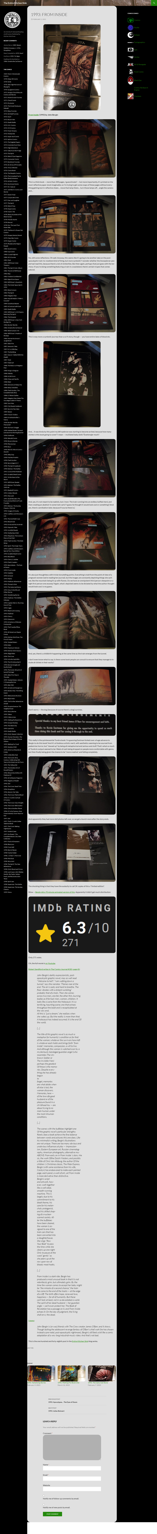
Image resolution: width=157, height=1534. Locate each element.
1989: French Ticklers (11, 415)
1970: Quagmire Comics (11, 90)
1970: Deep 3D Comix (11, 79)
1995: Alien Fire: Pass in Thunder (11, 676)
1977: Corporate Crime (11, 197)
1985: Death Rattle (10, 309)
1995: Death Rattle (10, 731)
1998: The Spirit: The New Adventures (12, 865)
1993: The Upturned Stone (98, 1383)
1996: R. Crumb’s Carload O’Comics (12, 799)
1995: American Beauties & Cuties (12, 751)
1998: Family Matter (10, 853)
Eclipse (137, 35)
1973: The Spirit (9, 153)
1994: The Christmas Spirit (12, 662)
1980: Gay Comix (9, 252)
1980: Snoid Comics (10, 249)
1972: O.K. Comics (10, 125)
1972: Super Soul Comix (11, 136)
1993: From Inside (9, 570)
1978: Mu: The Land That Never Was (12, 226)
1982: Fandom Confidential (12, 276)
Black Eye (137, 80)
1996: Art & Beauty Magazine (13, 778)
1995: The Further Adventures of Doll (13, 702)
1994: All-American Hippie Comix (12, 633)
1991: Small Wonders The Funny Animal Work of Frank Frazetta (13, 501)
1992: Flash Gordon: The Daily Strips (13, 542)
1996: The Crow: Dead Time (12, 786)
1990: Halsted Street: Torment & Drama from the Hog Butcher (14, 431)
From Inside (33, 115)
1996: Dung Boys (9, 789)
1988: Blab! (7, 382)
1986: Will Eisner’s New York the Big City (13, 321)
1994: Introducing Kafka (11, 659)
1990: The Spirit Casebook (12, 466)
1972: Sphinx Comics (10, 139)
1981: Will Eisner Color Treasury (11, 264)
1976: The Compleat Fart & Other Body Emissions (12, 177)
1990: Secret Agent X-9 (11, 463)
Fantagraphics (139, 42)
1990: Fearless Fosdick (11, 457)
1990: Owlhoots (9, 435)
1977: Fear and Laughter (11, 200)
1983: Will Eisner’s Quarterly (13, 282)
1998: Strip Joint (9, 861)
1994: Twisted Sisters (10, 642)
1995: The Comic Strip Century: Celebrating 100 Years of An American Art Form (14, 760)
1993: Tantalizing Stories (36, 1383)
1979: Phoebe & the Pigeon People (12, 245)
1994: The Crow (9, 656)
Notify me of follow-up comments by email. (61, 1498)
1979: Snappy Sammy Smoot (13, 235)
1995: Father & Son (10, 717)
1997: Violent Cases (10, 831)
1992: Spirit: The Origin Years (13, 546)
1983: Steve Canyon (10, 290)
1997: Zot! (7, 818)
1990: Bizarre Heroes (10, 441)
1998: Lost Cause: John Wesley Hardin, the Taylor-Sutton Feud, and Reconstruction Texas (13, 875)
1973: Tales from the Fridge (12, 151)
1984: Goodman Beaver (11, 303)
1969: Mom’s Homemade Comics (12, 75)
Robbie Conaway (9, 48)
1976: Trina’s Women (10, 168)
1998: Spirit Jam (9, 881)
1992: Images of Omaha (11, 511)
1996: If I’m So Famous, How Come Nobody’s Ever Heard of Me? (13, 813)
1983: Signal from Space (11, 279)
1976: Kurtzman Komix (11, 184)
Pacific (136, 27)
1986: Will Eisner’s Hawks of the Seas (13, 335)
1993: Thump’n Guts (10, 584)
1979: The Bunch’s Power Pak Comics (13, 231)
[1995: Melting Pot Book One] (72, 1373)
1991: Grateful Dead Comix (12, 474)
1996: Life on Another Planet (13, 808)
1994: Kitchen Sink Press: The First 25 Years (13, 638)
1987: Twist (7, 360)
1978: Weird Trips (9, 206)
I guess (31, 1320)
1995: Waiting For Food (11, 744)
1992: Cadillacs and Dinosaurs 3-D (13, 515)
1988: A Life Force (9, 376)
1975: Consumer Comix (11, 159)
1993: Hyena (8, 579)
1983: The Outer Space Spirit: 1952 (13, 286)
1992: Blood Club (9, 522)
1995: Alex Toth (9, 685)
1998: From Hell (9, 847)
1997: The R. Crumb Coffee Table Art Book (12, 822)
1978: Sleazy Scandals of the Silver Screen (13, 216)
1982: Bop (7, 274)
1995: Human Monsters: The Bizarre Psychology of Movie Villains (13, 739)
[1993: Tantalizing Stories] (41, 1373)
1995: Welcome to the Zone (12, 696)
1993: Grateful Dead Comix (12, 554)
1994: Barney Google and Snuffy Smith (12, 666)
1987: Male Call (9, 363)
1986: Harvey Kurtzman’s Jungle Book (12, 340)
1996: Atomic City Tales (11, 792)
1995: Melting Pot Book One (68, 1383)
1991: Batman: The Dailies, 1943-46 (12, 486)
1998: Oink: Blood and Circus (13, 869)
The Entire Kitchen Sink (15, 3)
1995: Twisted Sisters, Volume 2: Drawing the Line (13, 681)
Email (46, 1475)
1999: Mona (8, 892)
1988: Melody (8, 373)
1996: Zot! (7, 783)
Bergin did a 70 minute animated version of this (55, 892)
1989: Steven (17, 45)
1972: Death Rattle (10, 122)
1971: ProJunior (9, 103)
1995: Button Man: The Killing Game (13, 692)
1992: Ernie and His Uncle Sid (13, 524)
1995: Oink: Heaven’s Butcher (13, 734)
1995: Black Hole (9, 698)
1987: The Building (10, 352)
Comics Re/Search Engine (141, 89)
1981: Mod (7, 260)
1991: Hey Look (9, 496)
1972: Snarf (19, 53)
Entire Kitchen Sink (80, 1341)
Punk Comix (139, 72)
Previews (137, 96)
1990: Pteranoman (10, 444)
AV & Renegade (140, 64)
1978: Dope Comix (10, 209)
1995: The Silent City (10, 726)
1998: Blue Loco (9, 844)
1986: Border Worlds (10, 325)
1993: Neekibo (8, 573)
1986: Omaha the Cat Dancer (13, 61)
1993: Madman (8, 613)
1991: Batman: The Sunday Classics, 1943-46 (12, 507)
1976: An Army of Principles (13, 165)
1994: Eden (7, 645)
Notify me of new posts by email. (56, 1507)
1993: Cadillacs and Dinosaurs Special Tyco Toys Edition (13, 550)
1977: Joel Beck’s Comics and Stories (13, 191)
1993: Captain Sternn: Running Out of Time (13, 604)
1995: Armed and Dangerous (13, 688)
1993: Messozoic (9, 619)
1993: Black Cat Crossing (12, 611)
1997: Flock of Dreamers (12, 841)
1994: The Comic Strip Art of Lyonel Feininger (13, 671)
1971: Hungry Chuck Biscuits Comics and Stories (13, 94)
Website (46, 1485)
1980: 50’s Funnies (10, 257)
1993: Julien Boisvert (56, 1409)
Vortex (136, 57)
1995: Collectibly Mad (11, 755)
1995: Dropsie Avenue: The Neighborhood (12, 707)
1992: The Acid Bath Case (12, 519)
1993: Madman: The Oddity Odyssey (12, 599)
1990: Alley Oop (9, 455)
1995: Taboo (8, 714)
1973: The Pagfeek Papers (12, 142)
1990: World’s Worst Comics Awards (13, 451)
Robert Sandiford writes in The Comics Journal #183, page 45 (54, 969)
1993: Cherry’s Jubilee (11, 559)
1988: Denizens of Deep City (13, 385)
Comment (47, 1433)
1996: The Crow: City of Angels (13, 803)
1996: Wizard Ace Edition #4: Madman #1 (13, 774)
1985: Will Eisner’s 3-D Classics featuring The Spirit (14, 313)
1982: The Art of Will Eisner (12, 271)
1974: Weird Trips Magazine (13, 156)
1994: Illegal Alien (9, 653)
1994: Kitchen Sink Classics (12, 651)
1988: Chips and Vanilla (11, 379)
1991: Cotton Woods (10, 493)
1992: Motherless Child (11, 533)
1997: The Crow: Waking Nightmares (11, 827)
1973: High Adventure (11, 148)
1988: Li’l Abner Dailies (11, 395)
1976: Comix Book (10, 170)
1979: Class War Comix (11, 238)
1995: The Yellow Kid (10, 765)
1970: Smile (7, 82)
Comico (137, 20)
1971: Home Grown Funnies (13, 97)
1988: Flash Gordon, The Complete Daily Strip (12, 391)
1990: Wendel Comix (10, 438)
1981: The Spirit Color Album (13, 268)
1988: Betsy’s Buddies (11, 387)
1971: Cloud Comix (10, 100)
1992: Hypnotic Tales (10, 527)
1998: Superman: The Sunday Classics (13, 888)
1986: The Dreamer (10, 317)
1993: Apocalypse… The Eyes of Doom (62, 1400)
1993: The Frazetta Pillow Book (12, 628)
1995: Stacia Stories (10, 711)
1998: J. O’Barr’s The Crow (12, 856)
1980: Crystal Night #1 (11, 254)
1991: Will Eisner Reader (12, 482)
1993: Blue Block (9, 557)
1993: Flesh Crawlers (10, 562)
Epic (135, 50)
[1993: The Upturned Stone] (102, 1373)
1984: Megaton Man (10, 296)
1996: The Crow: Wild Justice (13, 805)
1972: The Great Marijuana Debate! (12, 107)
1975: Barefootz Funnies (12, 162)
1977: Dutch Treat (9, 195)
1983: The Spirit (9, 293)
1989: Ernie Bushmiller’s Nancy (11, 419)
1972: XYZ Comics (10, 128)
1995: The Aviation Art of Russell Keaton (12, 769)
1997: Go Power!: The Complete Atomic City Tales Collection (12, 836)
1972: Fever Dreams (10, 131)
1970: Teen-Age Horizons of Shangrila (13, 86)
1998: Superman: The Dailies (13, 884)
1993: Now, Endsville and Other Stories (12, 591)
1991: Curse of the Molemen (13, 472)
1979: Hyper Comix (10, 241)
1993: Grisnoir (8, 576)
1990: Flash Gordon (10, 460)
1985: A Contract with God (12, 306)
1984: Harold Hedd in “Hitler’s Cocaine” (13, 300)
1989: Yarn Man (9, 403)
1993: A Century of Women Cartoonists (12, 623)
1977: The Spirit (9, 203)
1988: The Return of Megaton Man (13, 367)
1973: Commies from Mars (12, 145)
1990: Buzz (7, 447)
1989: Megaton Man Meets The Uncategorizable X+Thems (14, 399)
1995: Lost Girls (9, 728)
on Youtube (50, 963)
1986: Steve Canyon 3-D (11, 331)
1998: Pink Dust (9, 858)
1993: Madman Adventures (12, 581)
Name (46, 1464)
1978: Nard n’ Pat (9, 212)
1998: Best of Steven (10, 850)
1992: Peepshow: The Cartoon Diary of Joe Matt (13, 537)
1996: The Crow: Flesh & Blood (13, 795)
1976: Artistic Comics (10, 181)
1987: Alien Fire (9, 343)
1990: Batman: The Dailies (12, 469)
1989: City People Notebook (13, 406)
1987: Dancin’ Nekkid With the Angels (13, 356)
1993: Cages (8, 608)
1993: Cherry (8, 616)
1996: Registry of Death (11, 781)
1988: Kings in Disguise (11, 371)
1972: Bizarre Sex (9, 119)
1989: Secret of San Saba (11, 409)
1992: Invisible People (11, 530)
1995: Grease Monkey (11, 723)
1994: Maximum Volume (11, 648)
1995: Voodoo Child (10, 747)
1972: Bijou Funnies (10, 111)
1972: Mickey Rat (9, 134)
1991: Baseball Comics (11, 490)
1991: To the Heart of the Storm (12, 478)
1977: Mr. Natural (9, 187)
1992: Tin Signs (15, 56)
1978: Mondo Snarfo (10, 219)
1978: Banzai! (8, 222)
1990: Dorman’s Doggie (11, 427)
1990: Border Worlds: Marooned (11, 424)
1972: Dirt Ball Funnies (11, 114)
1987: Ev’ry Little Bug (10, 349)
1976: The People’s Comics (12, 173)
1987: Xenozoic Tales (10, 346)
